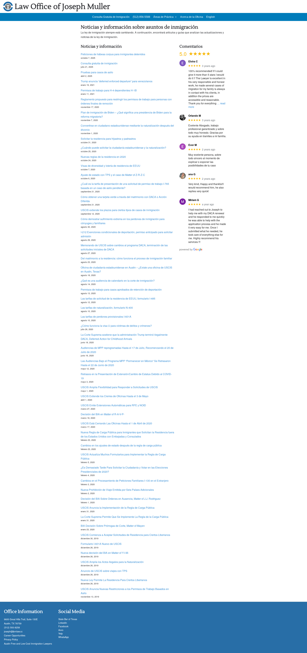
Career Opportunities (14, 635)
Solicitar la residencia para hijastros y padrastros (108, 138)
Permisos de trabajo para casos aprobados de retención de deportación (121, 289)
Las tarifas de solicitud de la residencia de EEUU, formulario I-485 (118, 298)
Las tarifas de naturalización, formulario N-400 (107, 307)
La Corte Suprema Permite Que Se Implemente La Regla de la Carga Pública (124, 517)
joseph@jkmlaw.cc (13, 631)
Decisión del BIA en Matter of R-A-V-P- (102, 414)
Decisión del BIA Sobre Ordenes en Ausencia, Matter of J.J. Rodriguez (121, 499)
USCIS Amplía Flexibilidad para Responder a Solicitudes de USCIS (119, 387)
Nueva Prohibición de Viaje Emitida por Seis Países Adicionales (117, 490)
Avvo (60, 630)
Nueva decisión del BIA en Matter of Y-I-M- (105, 553)
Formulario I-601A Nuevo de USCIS (101, 544)
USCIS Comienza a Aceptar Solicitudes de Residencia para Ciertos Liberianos (125, 535)
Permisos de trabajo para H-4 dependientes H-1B (109, 90)
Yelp (60, 633)
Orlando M (194, 115)
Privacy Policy (11, 639)
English (210, 17)
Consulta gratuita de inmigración (99, 63)
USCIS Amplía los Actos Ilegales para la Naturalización (112, 562)
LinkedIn (62, 622)
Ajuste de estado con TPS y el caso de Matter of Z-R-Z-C (113, 175)
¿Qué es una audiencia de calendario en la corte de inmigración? (118, 280)
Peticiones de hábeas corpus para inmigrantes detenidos (113, 54)
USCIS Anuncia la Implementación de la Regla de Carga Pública (117, 507)
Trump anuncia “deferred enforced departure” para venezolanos (116, 81)
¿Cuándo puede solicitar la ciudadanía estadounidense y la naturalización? (123, 147)
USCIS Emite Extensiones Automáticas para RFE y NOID (113, 405)
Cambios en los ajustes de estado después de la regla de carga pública (121, 445)
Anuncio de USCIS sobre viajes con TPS (104, 571)
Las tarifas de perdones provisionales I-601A (106, 316)
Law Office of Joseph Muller (62, 6)
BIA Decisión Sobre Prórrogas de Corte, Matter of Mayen (113, 526)
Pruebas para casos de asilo (97, 72)
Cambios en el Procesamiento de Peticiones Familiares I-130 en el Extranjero (125, 480)
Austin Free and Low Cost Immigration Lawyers (28, 643)
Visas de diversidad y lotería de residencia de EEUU (110, 166)
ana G (191, 174)
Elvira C (193, 61)
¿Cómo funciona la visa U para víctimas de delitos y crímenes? (116, 326)
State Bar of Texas (67, 619)
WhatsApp (63, 637)
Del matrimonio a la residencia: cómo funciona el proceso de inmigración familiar (126, 258)
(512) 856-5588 (141, 17)
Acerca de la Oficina (191, 17)
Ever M (192, 144)
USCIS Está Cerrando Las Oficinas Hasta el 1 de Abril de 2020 (116, 423)
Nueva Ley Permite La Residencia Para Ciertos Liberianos (114, 580)
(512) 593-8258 (12, 627)
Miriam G (193, 199)
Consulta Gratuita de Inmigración (111, 17)
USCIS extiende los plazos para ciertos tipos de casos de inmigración (120, 210)
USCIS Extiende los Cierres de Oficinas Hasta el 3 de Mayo (114, 396)
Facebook (63, 626)
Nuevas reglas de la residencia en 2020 (103, 157)
